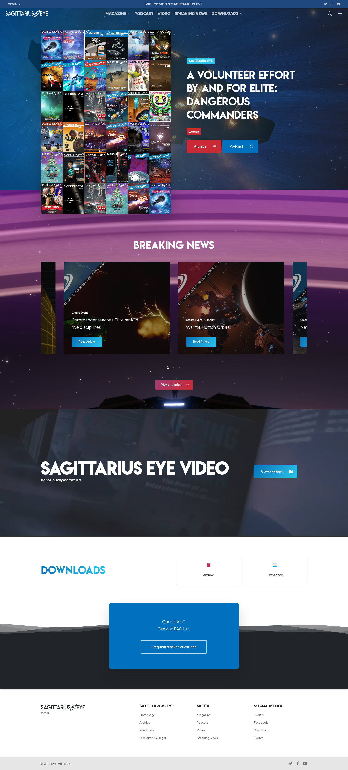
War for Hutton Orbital (208, 327)
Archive (144, 722)
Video (201, 730)
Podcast (202, 722)
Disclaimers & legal (152, 738)
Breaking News (207, 738)
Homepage (147, 715)
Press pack (146, 730)
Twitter (259, 715)
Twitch (258, 738)
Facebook (261, 722)
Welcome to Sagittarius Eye (174, 4)
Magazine (203, 715)
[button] (340, 13)
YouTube (260, 730)
